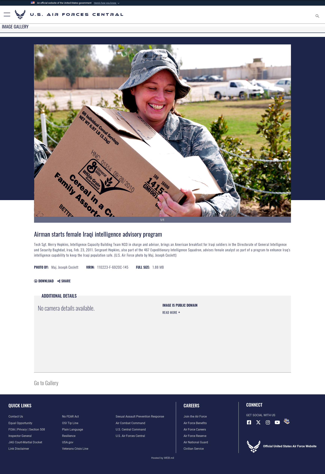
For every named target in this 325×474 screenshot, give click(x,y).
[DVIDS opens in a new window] (286, 421)
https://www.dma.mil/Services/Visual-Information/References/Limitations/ (206, 336)
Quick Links (19, 405)
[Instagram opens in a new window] (268, 422)
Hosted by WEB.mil (162, 457)
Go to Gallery (46, 383)
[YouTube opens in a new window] (277, 422)
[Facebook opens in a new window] (249, 422)
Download (45, 280)
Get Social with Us (260, 415)
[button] (107, 3)
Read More (170, 312)
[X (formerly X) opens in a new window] (258, 422)
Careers (191, 405)
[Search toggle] (317, 14)
